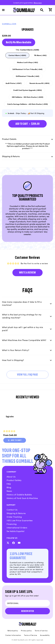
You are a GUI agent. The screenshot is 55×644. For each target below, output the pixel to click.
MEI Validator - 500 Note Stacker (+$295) (27, 98)
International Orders (17, 527)
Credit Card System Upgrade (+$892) (27, 91)
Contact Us (12, 509)
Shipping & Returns (16, 513)
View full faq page (27, 374)
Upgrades (10, 416)
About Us (11, 476)
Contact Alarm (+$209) (17, 56)
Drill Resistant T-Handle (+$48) (27, 77)
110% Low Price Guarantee (19, 520)
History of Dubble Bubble (19, 494)
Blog (9, 487)
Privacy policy (26, 630)
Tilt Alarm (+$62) (41, 56)
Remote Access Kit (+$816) (40, 84)
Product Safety (14, 480)
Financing (11, 523)
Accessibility (45, 635)
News (9, 490)
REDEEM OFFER (27, 611)
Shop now (38, 2)
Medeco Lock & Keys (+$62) (27, 63)
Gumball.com (9, 23)
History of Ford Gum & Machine (22, 498)
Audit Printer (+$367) (14, 84)
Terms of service (41, 630)
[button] (5, 10)
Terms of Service (30, 635)
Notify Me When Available (18, 42)
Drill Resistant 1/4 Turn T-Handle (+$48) (27, 70)
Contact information (13, 635)
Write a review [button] (27, 272)
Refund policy (13, 630)
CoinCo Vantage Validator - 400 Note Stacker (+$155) (27, 105)
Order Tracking (14, 516)
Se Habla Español (15, 531)
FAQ (9, 483)
